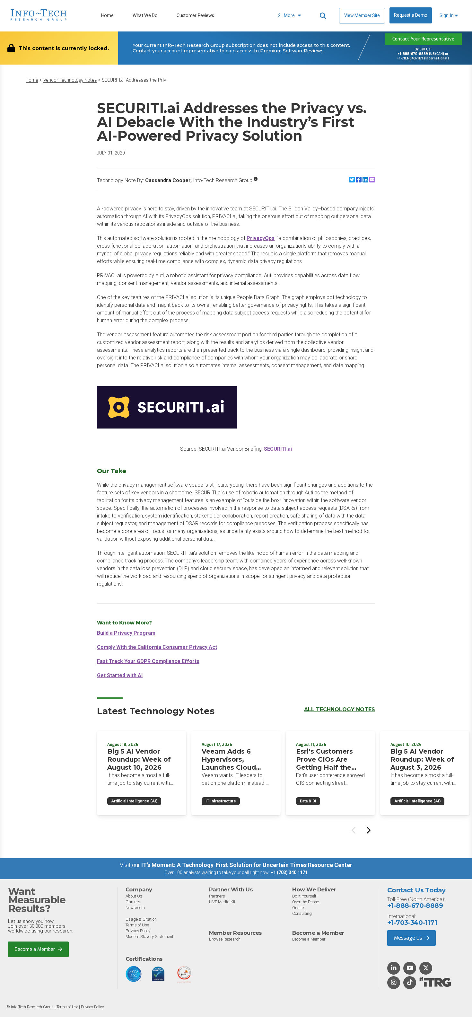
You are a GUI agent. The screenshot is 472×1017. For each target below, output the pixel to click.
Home (107, 15)
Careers (133, 901)
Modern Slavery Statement (149, 936)
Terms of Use (137, 925)
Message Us (409, 937)
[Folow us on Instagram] (394, 983)
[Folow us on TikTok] (410, 983)
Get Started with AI (120, 675)
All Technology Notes (339, 709)
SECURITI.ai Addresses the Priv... (135, 80)
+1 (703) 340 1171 (289, 872)
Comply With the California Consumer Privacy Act (157, 647)
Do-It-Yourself (304, 896)
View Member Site (362, 15)
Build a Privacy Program (126, 633)
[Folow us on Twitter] (426, 968)
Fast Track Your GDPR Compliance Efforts (148, 661)
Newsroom (135, 907)
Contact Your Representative (423, 39)
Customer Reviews (195, 15)
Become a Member (36, 949)
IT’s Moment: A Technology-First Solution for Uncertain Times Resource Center (246, 865)
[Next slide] (368, 830)
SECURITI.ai (278, 449)
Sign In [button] (447, 15)
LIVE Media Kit (222, 901)
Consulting (302, 913)
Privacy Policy (138, 930)
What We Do (145, 15)
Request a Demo (410, 15)
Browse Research (224, 939)
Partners (217, 896)
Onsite (298, 907)
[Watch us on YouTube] (410, 968)
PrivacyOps (261, 238)
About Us (134, 896)
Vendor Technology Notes (70, 80)
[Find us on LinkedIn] (394, 968)
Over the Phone (305, 901)
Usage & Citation (141, 919)
